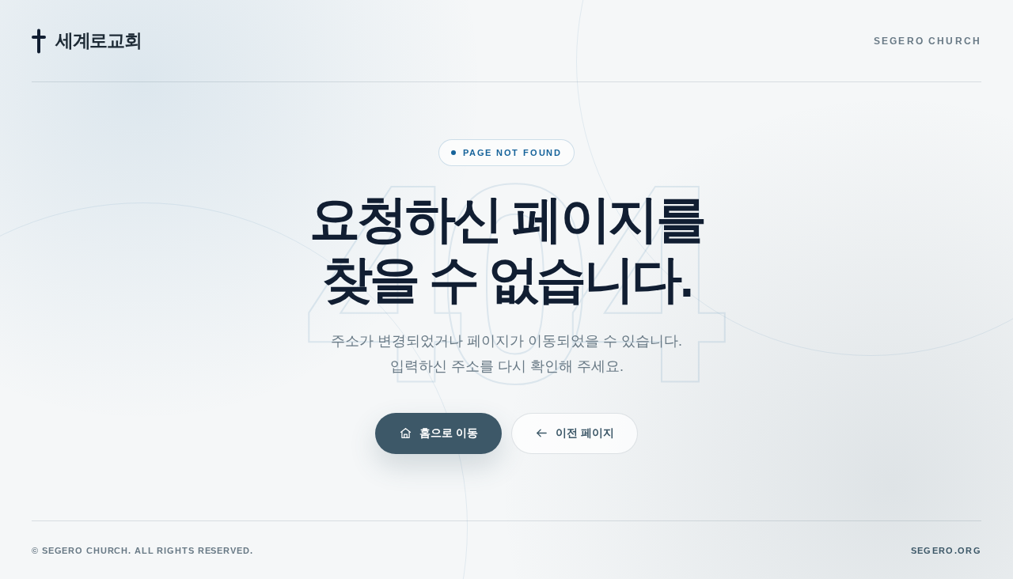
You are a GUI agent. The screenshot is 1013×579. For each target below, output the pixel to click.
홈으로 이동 (448, 432)
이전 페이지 (585, 432)
